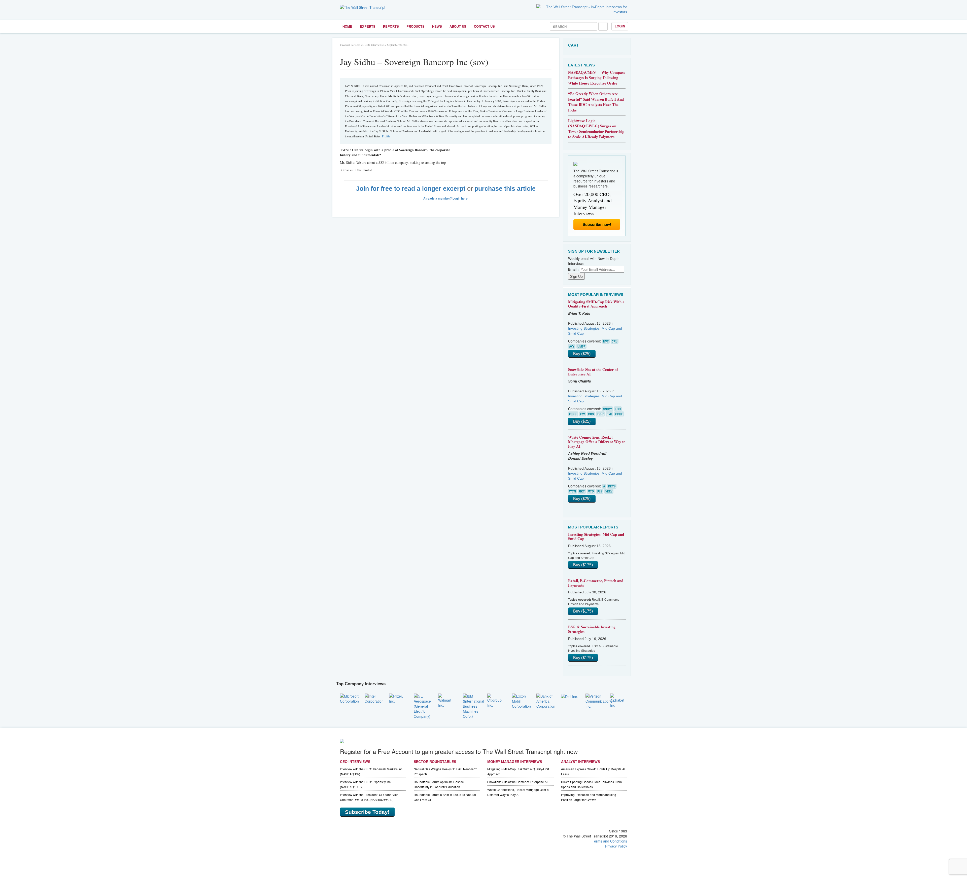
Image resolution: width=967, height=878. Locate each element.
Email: (573, 269)
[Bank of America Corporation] (545, 700)
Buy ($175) (583, 565)
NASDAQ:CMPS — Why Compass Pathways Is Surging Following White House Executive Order (596, 77)
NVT (606, 341)
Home (347, 26)
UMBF (581, 346)
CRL (614, 341)
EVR (609, 414)
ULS (599, 491)
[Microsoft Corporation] (349, 697)
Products (415, 26)
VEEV (608, 491)
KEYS (611, 486)
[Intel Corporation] (374, 697)
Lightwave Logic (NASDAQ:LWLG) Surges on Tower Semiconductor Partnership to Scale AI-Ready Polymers (596, 128)
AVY (571, 346)
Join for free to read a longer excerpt (410, 188)
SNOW (607, 409)
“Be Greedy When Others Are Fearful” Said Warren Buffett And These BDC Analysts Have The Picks (596, 101)
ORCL (573, 414)
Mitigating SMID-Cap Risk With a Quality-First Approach (596, 304)
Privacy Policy (616, 846)
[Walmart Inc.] (446, 699)
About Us (458, 26)
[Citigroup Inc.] (495, 699)
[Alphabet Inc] (618, 699)
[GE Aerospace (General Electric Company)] (422, 705)
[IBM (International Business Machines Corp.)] (473, 705)
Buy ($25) (582, 354)
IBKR (600, 414)
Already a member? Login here (445, 198)
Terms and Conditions (609, 841)
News (437, 26)
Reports (391, 26)
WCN (572, 491)
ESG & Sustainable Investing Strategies (591, 629)
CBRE (619, 414)
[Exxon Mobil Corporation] (521, 700)
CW (582, 414)
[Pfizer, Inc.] (397, 697)
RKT (582, 491)
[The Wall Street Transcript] (362, 6)
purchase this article (505, 188)
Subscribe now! (597, 224)
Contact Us (484, 26)
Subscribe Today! (367, 812)
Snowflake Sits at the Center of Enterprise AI (593, 372)
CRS (591, 414)
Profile (386, 136)
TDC (618, 409)
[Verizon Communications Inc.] (598, 700)
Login (620, 26)
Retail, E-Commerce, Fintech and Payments (595, 583)
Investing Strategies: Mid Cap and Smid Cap (596, 536)
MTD (591, 491)
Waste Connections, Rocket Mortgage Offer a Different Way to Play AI (597, 441)
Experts (367, 26)
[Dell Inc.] (569, 696)
